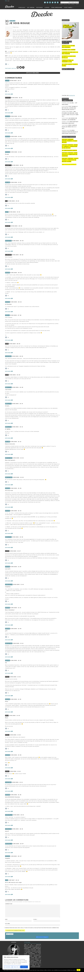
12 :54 (19, 660)
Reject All (16, 966)
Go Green (27, 951)
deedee (7, 116)
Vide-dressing (56, 7)
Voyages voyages (35, 966)
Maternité (37, 955)
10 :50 (21, 537)
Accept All (24, 966)
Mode (35, 956)
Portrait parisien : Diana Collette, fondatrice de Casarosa (69, 154)
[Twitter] (52, 2)
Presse (69, 4)
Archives (65, 4)
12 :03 (19, 628)
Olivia (7, 80)
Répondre (8, 94)
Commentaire (9, 903)
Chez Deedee (27, 947)
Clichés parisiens (36, 948)
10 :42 (19, 510)
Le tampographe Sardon (69, 150)
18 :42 (21, 829)
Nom (6, 919)
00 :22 (21, 254)
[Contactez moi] (45, 2)
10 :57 (19, 551)
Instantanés (29, 952)
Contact (77, 4)
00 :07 (20, 856)
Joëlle (7, 315)
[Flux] (47, 2)
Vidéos (34, 965)
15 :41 (21, 782)
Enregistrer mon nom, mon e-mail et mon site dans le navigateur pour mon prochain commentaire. (32, 927)
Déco (39, 949)
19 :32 (18, 212)
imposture (8, 458)
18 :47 (19, 80)
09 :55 (21, 356)
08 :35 (18, 343)
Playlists (72, 95)
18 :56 (19, 136)
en (8, 1)
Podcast (22, 7)
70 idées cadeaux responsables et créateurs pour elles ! (70, 132)
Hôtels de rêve (36, 951)
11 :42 (22, 584)
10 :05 (18, 374)
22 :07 (22, 843)
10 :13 (21, 403)
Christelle (8, 584)
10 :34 (22, 458)
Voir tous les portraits (69, 164)
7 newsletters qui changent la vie (68, 61)
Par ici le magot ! (34, 958)
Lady (6, 212)
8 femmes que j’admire (68, 49)
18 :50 (20, 97)
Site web (7, 923)
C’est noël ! (68, 7)
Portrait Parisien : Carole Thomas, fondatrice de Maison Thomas (70, 160)
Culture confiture (30, 949)
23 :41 (17, 880)
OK (78, 970)
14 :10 (19, 699)
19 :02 (20, 152)
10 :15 (19, 441)
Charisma (8, 356)
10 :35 (22, 477)
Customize (8, 966)
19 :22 (17, 201)
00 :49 (20, 272)
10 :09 (21, 387)
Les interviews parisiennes (32, 953)
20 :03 (20, 226)
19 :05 (21, 165)
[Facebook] (50, 2)
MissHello (8, 843)
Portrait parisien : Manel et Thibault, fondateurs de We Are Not (70, 146)
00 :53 (20, 302)
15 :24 (19, 771)
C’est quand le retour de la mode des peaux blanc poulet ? (70, 108)
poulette (8, 240)
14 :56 (19, 734)
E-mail (35, 919)
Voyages (39, 7)
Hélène (7, 182)
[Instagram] (55, 2)
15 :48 (19, 794)
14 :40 (18, 715)
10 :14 (21, 426)
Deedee (10, 6)
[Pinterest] (58, 2)
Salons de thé (34, 964)
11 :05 (19, 566)
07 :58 (19, 315)
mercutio (8, 387)
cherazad (8, 829)
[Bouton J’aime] (6, 64)
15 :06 (19, 755)
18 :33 (22, 814)
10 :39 (19, 488)
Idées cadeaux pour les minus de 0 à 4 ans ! (69, 127)
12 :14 (21, 643)
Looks (47, 7)
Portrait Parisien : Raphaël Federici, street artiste (69, 141)
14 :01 (19, 676)
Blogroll (73, 4)
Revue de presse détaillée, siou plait (32, 963)
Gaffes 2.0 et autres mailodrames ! (68, 46)
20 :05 (22, 240)
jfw (6, 880)
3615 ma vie (12, 20)
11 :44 (19, 607)
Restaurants (34, 961)
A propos (61, 4)
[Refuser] (82, 970)
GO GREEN (30, 7)
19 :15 (19, 182)
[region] (16, 962)
